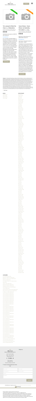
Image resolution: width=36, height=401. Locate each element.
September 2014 (21, 211)
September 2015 (21, 197)
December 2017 (21, 178)
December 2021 (21, 135)
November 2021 (21, 136)
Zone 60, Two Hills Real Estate (25, 87)
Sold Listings (5, 98)
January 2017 (20, 187)
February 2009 (20, 270)
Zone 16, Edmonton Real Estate (8, 306)
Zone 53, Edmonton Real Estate (8, 329)
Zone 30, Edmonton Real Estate (12, 86)
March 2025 (20, 107)
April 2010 (20, 259)
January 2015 (20, 207)
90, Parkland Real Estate (9, 78)
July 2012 (19, 234)
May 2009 (20, 267)
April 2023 (20, 120)
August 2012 (20, 232)
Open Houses (5, 96)
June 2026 (20, 96)
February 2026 (20, 99)
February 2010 (20, 261)
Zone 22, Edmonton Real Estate (8, 313)
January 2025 (20, 110)
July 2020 (20, 152)
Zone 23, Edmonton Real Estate (17, 84)
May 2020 (20, 154)
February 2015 (20, 206)
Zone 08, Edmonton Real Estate (13, 82)
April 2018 (20, 176)
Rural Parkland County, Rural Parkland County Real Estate (17, 79)
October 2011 (20, 240)
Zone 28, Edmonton (13, 85)
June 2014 (20, 214)
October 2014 (20, 210)
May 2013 (19, 225)
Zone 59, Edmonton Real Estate (18, 87)
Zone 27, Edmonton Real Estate (6, 85)
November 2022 (21, 124)
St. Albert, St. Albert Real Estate (17, 80)
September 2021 (21, 139)
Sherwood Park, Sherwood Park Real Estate (10, 289)
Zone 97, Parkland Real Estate (26, 88)
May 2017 (20, 183)
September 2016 (21, 189)
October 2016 (20, 188)
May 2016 (20, 191)
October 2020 (20, 148)
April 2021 (20, 143)
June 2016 (20, 190)
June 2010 (20, 256)
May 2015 (20, 202)
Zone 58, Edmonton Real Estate (26, 32)
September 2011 (21, 241)
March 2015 (20, 205)
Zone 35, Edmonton (18, 86)
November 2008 (21, 272)
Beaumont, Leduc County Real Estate (25, 78)
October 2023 (20, 117)
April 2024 (20, 114)
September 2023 (21, 118)
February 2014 (20, 219)
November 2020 (21, 147)
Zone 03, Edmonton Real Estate (12, 81)
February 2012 (20, 238)
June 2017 (20, 182)
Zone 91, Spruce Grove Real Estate (19, 88)
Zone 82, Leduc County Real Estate (9, 338)
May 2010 (20, 258)
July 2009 (20, 265)
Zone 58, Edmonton (6, 334)
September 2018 (21, 170)
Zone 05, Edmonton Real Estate (27, 81)
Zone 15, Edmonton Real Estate (8, 303)
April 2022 (20, 130)
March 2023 (20, 122)
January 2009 (20, 271)
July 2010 (19, 255)
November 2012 (21, 230)
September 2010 (21, 253)
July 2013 (19, 223)
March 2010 (20, 260)
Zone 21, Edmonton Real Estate (19, 83)
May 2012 (19, 236)
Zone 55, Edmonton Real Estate (8, 330)
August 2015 (20, 199)
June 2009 (20, 266)
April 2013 (20, 226)
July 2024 (20, 111)
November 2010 (21, 250)
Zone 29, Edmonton (26, 85)
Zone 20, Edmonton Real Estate (12, 83)
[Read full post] (10, 17)
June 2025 (20, 105)
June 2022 (20, 128)
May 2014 (20, 216)
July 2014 (19, 213)
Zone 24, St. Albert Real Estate (24, 84)
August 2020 (20, 151)
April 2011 (19, 244)
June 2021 (20, 141)
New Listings (5, 95)
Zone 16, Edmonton (6, 305)
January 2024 (20, 116)
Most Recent (20, 94)
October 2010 (20, 252)
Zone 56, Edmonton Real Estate (8, 331)
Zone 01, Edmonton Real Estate (25, 80)
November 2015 (21, 196)
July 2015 (19, 200)
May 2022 (20, 129)
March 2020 (20, 157)
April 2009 (20, 268)
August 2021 (20, 140)
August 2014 (20, 212)
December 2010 (21, 249)
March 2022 (20, 131)
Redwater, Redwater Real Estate (6, 79)
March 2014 (20, 218)
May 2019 (20, 165)
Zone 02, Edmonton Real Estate (10, 30)
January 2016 (20, 195)
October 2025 (20, 101)
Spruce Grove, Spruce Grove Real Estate (9, 80)
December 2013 (21, 220)
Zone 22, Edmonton (26, 83)
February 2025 (20, 108)
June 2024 (20, 112)
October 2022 (20, 125)
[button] (26, 4)
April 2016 (20, 193)
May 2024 (20, 113)
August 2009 (20, 264)
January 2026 (20, 100)
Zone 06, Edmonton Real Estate (8, 299)
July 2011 (19, 242)
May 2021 (19, 142)
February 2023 (20, 123)
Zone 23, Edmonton (10, 84)
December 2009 (21, 262)
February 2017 (20, 185)
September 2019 (21, 161)
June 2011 (19, 243)
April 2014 (20, 217)
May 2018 (19, 175)
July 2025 (20, 104)
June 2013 (20, 224)
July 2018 (19, 172)
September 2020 (21, 149)
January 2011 (20, 248)
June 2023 (20, 119)
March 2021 (20, 145)
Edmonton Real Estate (7, 279)
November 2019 (21, 159)
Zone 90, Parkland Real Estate (11, 88)
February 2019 (20, 167)
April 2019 (20, 166)
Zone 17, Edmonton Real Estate (8, 307)
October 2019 (20, 160)
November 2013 (21, 222)
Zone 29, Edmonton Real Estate (8, 324)
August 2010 (20, 254)
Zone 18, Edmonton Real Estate (8, 308)
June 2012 (20, 235)
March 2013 (20, 228)
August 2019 (20, 163)
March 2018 (20, 177)
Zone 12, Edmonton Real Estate (20, 82)
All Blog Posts (5, 94)
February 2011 (20, 247)
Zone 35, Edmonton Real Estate (24, 86)
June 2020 (20, 153)
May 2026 (20, 98)
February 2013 (20, 229)
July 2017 (19, 181)
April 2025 (20, 106)
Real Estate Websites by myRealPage (26, 385)
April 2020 (20, 155)
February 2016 (20, 194)
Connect (26, 3)
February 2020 (20, 158)
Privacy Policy (18, 385)
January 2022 (20, 134)
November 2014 (21, 208)
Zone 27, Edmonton (30, 84)
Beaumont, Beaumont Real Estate (17, 78)
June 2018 (20, 173)
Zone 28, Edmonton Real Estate (19, 85)
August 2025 (20, 102)
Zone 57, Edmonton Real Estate (8, 332)
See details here (5, 36)
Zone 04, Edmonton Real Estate (19, 81)
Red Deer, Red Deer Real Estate (8, 284)
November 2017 (21, 179)
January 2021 (20, 146)
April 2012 (20, 237)
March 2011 (20, 246)
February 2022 (20, 133)
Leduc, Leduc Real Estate (7, 283)
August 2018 (20, 171)
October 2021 (20, 137)
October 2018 (20, 169)
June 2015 (20, 201)
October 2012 (20, 231)
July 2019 (19, 164)
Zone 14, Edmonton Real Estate (28, 82)
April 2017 (20, 184)
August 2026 (20, 95)
